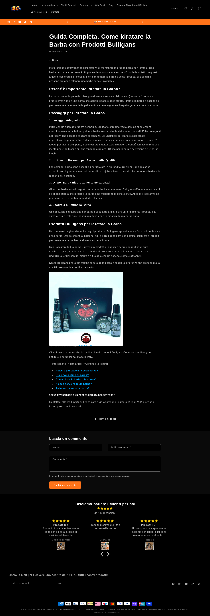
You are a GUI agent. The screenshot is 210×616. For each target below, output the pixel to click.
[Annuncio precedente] (67, 22)
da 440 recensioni (104, 513)
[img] (105, 508)
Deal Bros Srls (34, 609)
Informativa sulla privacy (93, 609)
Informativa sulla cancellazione (107, 613)
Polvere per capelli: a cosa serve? (77, 370)
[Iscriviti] (59, 583)
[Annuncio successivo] (142, 22)
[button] (49, 5)
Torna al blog (107, 418)
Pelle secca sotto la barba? (72, 388)
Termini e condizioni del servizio (121, 609)
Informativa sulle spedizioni (149, 609)
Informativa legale (171, 609)
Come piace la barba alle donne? (76, 379)
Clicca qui (85, 345)
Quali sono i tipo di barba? (72, 375)
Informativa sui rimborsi (70, 609)
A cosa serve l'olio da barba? (74, 384)
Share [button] (55, 60)
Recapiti (185, 609)
